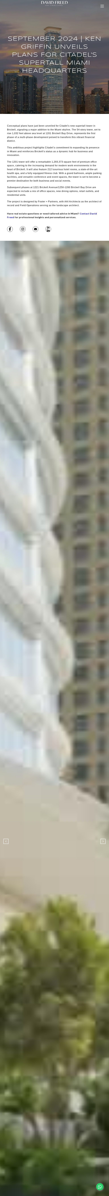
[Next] (103, 841)
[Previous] (6, 841)
